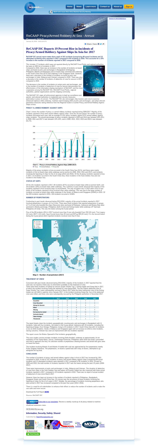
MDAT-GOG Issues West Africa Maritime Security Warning (72, 12)
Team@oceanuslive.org (44, 417)
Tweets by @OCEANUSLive (117, 18)
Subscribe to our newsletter (48, 402)
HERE (47, 392)
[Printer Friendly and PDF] (33, 435)
